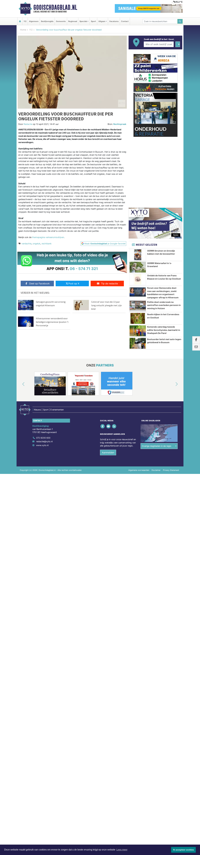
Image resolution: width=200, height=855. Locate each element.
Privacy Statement (171, 470)
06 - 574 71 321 (84, 268)
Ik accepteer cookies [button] (183, 850)
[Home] (20, 21)
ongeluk (36, 243)
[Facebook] (103, 426)
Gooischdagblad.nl (55, 7)
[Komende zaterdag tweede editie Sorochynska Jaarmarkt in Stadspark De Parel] (137, 330)
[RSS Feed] (114, 426)
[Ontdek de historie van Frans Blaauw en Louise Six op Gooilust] (137, 279)
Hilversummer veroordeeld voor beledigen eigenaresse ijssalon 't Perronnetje (52, 322)
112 (25, 21)
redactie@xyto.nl (44, 441)
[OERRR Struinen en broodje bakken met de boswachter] (137, 254)
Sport (93, 21)
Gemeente (61, 21)
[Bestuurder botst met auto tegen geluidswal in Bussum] (137, 343)
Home (23, 29)
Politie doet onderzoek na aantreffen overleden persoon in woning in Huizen (164, 305)
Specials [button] (83, 21)
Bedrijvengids (47, 21)
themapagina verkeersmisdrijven (48, 237)
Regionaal (72, 21)
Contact (125, 21)
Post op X (73, 283)
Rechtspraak (119, 124)
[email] (196, 347)
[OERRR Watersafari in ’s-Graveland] (137, 267)
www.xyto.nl (42, 445)
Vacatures (114, 21)
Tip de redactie (109, 283)
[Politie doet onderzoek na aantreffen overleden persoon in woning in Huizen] (137, 306)
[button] (20, 384)
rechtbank (47, 243)
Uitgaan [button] (101, 21)
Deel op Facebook (39, 283)
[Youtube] (108, 426)
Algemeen (34, 21)
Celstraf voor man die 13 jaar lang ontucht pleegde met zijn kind (106, 305)
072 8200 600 (43, 438)
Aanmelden (108, 452)
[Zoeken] (180, 21)
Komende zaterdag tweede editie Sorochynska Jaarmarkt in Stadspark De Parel (163, 330)
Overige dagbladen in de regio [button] (156, 446)
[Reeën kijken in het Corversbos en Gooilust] (137, 318)
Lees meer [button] (121, 849)
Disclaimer (156, 470)
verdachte (26, 243)
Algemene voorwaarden (138, 470)
